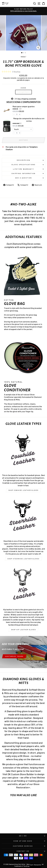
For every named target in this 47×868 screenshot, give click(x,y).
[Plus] (19, 114)
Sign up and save (23, 841)
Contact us (23, 851)
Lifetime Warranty (23, 169)
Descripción (23, 160)
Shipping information (23, 173)
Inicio (23, 57)
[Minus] (14, 114)
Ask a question (23, 178)
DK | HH (23, 836)
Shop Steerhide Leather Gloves (23, 558)
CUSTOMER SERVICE (23, 846)
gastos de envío (26, 78)
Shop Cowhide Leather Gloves (23, 490)
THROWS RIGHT (23, 92)
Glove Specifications (24, 164)
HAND (23, 88)
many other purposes (16, 317)
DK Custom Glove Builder (21, 774)
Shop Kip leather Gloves (23, 629)
